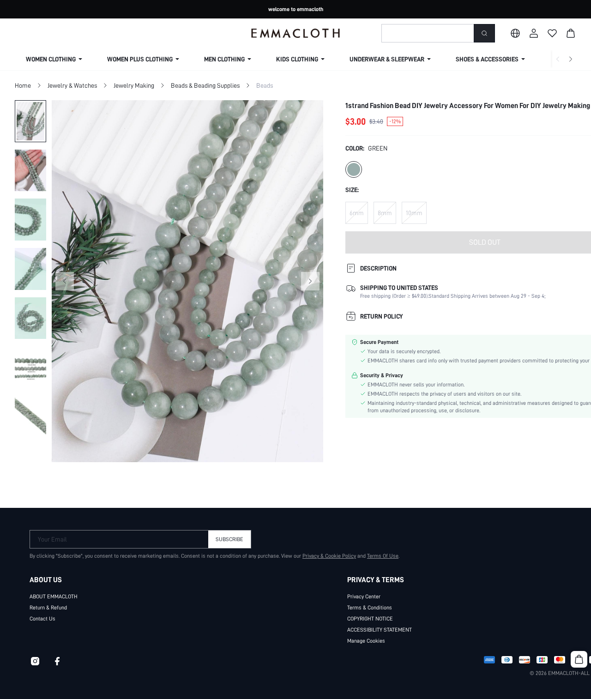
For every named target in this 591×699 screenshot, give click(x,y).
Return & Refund (48, 607)
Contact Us (42, 618)
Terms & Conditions (369, 607)
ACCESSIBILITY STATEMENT (379, 630)
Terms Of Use (382, 556)
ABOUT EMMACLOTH (54, 596)
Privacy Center (363, 596)
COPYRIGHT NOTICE (370, 618)
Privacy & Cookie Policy (329, 556)
